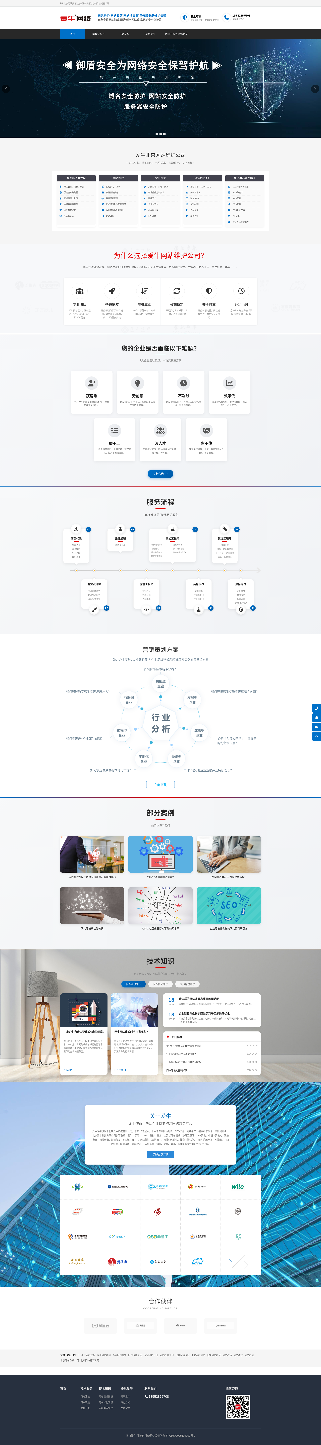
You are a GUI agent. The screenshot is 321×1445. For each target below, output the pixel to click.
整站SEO (194, 198)
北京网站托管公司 (90, 1360)
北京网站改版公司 (69, 1360)
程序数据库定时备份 (115, 210)
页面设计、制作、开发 (158, 187)
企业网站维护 (104, 1355)
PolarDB (236, 216)
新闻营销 (194, 216)
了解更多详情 (160, 1154)
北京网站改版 (182, 1355)
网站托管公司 (167, 1355)
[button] (156, 134)
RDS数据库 (237, 192)
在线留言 (125, 1408)
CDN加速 (236, 204)
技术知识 (125, 33)
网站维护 (238, 1355)
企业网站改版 (88, 1355)
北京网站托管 (214, 1355)
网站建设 (85, 1396)
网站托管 (249, 1355)
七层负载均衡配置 (240, 222)
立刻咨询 (158, 473)
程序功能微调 (112, 198)
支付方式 (125, 1402)
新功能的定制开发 (156, 192)
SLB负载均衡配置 (240, 187)
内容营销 (194, 210)
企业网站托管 (120, 1355)
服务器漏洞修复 (71, 204)
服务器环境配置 (71, 192)
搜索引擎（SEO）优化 (200, 187)
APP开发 (152, 216)
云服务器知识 (106, 1408)
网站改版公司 (135, 1355)
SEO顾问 (194, 204)
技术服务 (97, 33)
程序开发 (152, 198)
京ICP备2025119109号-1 (180, 1435)
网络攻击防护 (70, 210)
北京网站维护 (198, 1355)
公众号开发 (153, 204)
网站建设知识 (106, 1396)
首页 (72, 33)
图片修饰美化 (112, 192)
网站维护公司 (151, 1355)
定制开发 (85, 1408)
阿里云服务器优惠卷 (176, 33)
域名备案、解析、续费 (74, 187)
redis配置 (236, 198)
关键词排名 (195, 192)
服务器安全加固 (71, 198)
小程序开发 (153, 210)
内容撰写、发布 (113, 187)
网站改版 (110, 216)
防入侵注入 (69, 216)
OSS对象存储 (238, 210)
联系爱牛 (150, 33)
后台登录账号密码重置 (116, 204)
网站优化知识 (106, 1402)
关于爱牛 (125, 1396)
